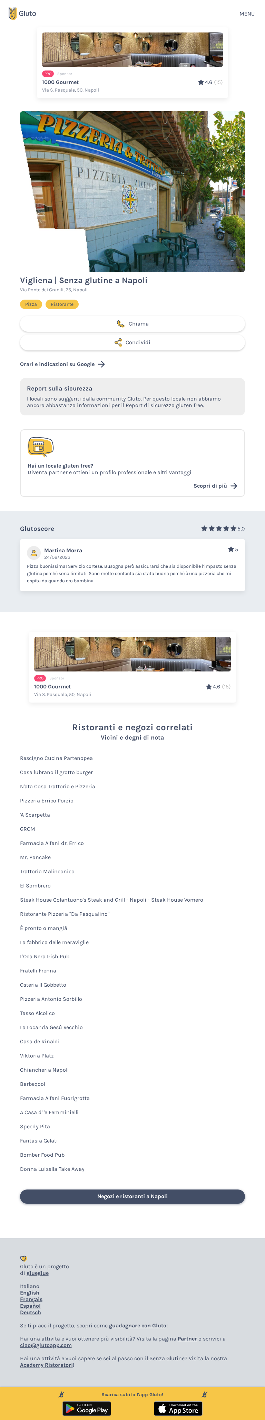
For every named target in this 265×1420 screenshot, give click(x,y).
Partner (187, 1338)
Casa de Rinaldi (40, 1041)
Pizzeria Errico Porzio (46, 800)
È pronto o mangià (43, 928)
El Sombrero (35, 885)
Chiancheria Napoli (44, 1069)
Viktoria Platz (37, 1055)
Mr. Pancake (35, 857)
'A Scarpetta (35, 814)
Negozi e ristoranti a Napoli (132, 1196)
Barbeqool (32, 1084)
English (29, 1292)
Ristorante (62, 304)
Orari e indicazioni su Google (57, 364)
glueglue (38, 1273)
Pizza (31, 304)
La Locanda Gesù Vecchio (51, 1027)
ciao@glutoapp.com (46, 1345)
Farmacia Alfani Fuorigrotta (55, 1098)
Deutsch (30, 1312)
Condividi (138, 342)
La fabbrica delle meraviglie (54, 942)
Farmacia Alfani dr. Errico (52, 843)
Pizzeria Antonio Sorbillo (51, 999)
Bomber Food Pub (42, 1154)
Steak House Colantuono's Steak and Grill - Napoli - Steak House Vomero (111, 899)
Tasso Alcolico (37, 1013)
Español (30, 1306)
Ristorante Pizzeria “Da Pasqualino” (64, 914)
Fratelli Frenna (38, 970)
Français (31, 1299)
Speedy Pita (35, 1126)
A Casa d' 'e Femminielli (49, 1112)
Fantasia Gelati (39, 1140)
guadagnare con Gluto (137, 1325)
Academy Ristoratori (46, 1365)
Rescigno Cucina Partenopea (56, 758)
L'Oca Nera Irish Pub (44, 956)
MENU (247, 13)
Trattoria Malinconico (47, 871)
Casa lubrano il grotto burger (56, 772)
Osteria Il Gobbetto (43, 984)
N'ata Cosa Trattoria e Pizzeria (57, 786)
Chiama (139, 323)
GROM (27, 829)
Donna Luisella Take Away (52, 1169)
